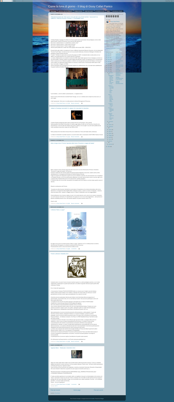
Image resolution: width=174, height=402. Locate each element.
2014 (109, 63)
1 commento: (74, 248)
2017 (109, 57)
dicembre (111, 72)
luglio (110, 131)
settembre (111, 126)
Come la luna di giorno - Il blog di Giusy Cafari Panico (80, 6)
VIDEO (108, 11)
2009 (109, 146)
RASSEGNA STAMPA (117, 11)
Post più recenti (55, 390)
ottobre (110, 124)
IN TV (56, 385)
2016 (109, 59)
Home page (53, 11)
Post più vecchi (98, 390)
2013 (109, 65)
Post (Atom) (57, 393)
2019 (109, 55)
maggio (110, 135)
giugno (110, 133)
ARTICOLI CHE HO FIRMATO (65, 11)
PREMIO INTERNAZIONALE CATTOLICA (119, 78)
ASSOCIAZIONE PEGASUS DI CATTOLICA (119, 58)
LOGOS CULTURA (118, 70)
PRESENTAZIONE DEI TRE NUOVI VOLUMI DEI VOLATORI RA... (110, 79)
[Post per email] (82, 103)
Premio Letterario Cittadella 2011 (60, 253)
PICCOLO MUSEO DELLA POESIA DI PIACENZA (119, 73)
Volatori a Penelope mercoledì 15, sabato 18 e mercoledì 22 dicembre (70, 108)
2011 (109, 69)
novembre (111, 121)
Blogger (102, 398)
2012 (109, 67)
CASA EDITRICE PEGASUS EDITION (119, 62)
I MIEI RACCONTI (89, 11)
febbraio (110, 141)
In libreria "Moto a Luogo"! (58, 210)
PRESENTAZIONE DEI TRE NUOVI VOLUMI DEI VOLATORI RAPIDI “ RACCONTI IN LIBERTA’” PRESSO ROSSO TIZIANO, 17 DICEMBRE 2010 (74, 17)
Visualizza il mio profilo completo (113, 48)
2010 (109, 71)
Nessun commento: (75, 103)
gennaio (110, 144)
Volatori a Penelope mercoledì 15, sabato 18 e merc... (111, 89)
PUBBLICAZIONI (78, 11)
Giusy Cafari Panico (115, 21)
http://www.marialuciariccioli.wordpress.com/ (119, 66)
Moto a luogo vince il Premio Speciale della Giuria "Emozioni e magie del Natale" (72, 143)
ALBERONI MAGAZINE (118, 54)
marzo (110, 139)
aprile (110, 137)
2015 (109, 61)
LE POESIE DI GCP (99, 11)
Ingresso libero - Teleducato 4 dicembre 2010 (63, 348)
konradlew (92, 398)
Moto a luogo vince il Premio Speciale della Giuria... (110, 98)
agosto (110, 129)
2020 (109, 53)
